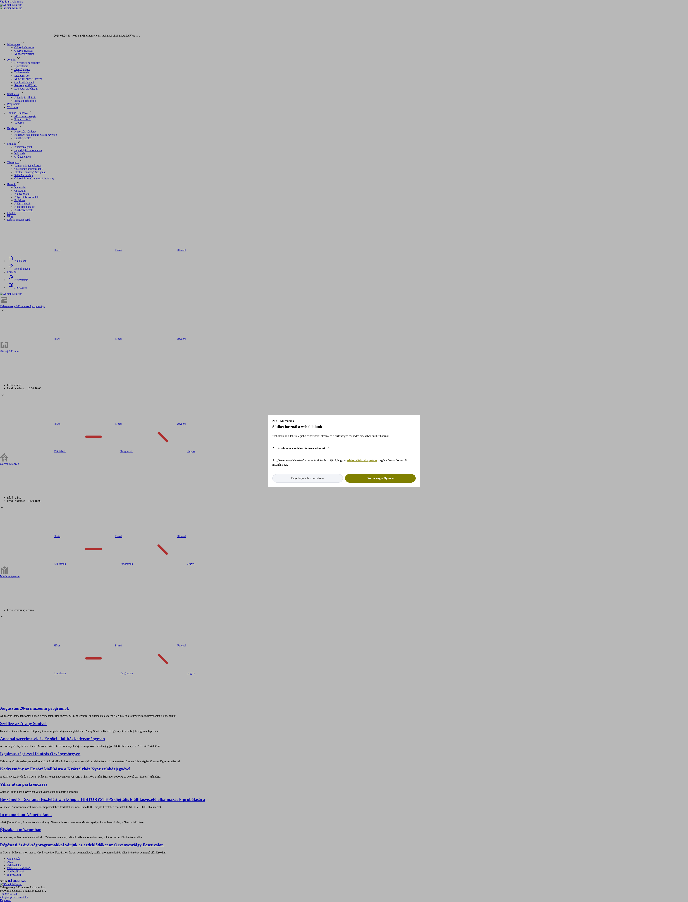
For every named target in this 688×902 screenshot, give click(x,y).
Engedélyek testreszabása (307, 478)
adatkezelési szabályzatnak (362, 460)
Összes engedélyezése (380, 478)
